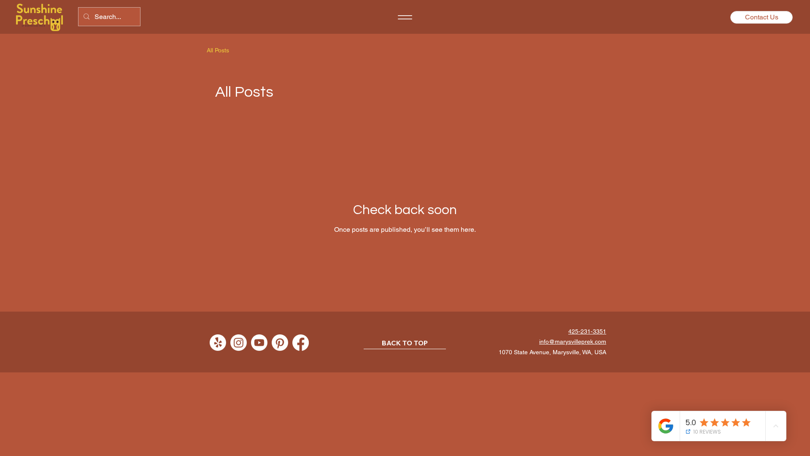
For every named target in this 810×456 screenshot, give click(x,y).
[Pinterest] (280, 342)
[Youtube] (259, 342)
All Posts (218, 50)
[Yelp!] (218, 342)
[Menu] (405, 17)
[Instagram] (238, 342)
